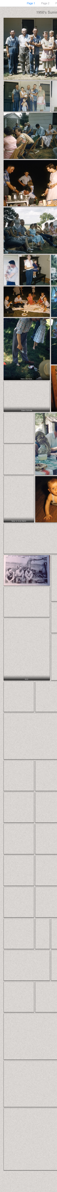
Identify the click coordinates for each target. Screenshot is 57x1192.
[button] (26, 96)
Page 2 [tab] (45, 3)
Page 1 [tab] (31, 3)
